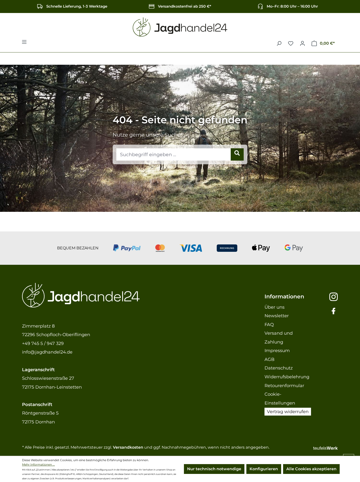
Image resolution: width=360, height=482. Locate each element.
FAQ (269, 324)
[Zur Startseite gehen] (180, 27)
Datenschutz (278, 368)
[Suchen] (279, 43)
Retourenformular (284, 385)
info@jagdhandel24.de (47, 352)
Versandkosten (128, 447)
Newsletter (276, 315)
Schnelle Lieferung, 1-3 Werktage (76, 6)
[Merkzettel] (291, 43)
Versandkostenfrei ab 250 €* (184, 6)
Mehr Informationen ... (38, 464)
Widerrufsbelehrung (286, 377)
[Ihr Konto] (302, 43)
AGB (269, 359)
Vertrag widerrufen (288, 411)
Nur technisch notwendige (214, 469)
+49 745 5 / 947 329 (43, 343)
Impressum (277, 350)
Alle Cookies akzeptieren (311, 469)
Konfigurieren (264, 469)
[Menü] (24, 43)
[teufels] (325, 447)
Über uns (274, 307)
